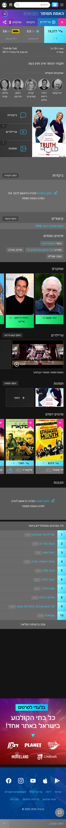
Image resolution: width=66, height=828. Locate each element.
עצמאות (50, 615)
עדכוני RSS (35, 792)
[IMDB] (14, 31)
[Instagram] (21, 781)
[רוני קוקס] (56, 80)
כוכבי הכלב (48, 579)
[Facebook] (9, 781)
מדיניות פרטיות (31, 799)
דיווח (48, 792)
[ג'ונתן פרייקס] (17, 80)
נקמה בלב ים (47, 543)
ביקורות (31, 22)
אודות (58, 792)
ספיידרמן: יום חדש (43, 535)
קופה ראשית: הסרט (43, 561)
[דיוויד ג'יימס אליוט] (43, 80)
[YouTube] (33, 781)
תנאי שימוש (49, 799)
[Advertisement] (33, 163)
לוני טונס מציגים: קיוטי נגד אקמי (36, 606)
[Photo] (50, 397)
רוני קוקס (51, 318)
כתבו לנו (14, 799)
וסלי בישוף (47, 250)
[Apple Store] (45, 781)
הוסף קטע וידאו (13, 335)
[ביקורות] (16, 109)
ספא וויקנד (48, 588)
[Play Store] (57, 781)
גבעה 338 (49, 570)
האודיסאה (48, 552)
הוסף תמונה (10, 383)
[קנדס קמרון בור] (30, 80)
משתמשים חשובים (15, 792)
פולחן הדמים (47, 597)
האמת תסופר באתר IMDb (49, 226)
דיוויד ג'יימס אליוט (21, 319)
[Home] (54, 5)
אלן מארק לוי (34, 250)
